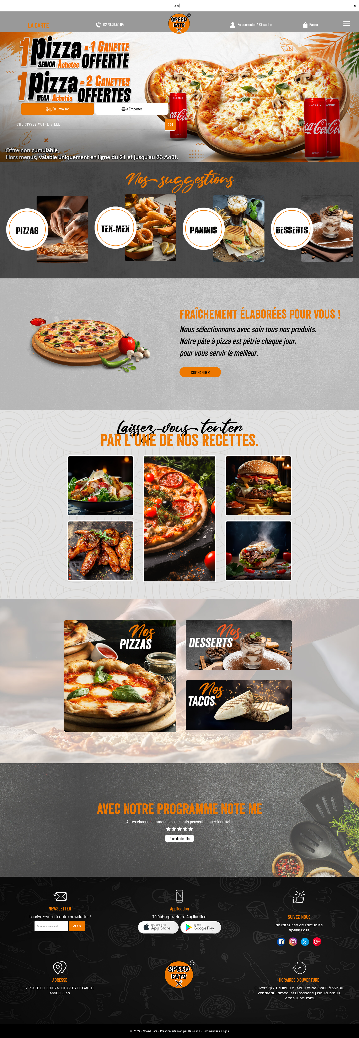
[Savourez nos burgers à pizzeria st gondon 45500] (258, 486)
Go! (170, 124)
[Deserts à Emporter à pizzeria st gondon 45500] (239, 645)
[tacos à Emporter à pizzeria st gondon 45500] (239, 705)
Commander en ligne (216, 1031)
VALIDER (77, 926)
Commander (200, 372)
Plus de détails (179, 838)
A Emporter (133, 108)
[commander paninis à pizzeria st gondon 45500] (224, 228)
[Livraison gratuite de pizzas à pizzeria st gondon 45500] (120, 676)
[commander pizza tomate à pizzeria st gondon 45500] (47, 228)
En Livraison (60, 108)
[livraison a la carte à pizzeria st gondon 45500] (100, 551)
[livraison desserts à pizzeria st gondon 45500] (312, 228)
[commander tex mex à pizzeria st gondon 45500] (136, 228)
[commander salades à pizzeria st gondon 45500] (100, 486)
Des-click (194, 1031)
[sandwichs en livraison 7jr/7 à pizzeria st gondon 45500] (258, 551)
